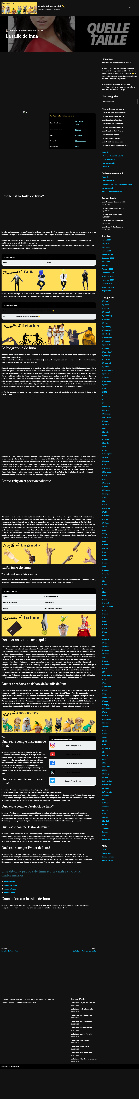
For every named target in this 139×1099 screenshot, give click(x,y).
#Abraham (106, 407)
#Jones (105, 585)
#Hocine (105, 563)
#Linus (104, 625)
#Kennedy (106, 603)
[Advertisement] (49, 66)
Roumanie (78, 135)
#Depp (104, 497)
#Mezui (104, 643)
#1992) (104, 392)
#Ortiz (104, 668)
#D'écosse (106, 490)
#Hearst (105, 552)
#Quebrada (106, 686)
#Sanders (105, 726)
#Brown (105, 457)
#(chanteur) (106, 327)
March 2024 (106, 251)
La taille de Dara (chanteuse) (112, 142)
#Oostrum (106, 665)
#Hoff (104, 566)
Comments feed (108, 857)
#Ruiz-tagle (106, 708)
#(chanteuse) (107, 330)
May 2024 (105, 243)
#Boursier (105, 443)
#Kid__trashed (107, 606)
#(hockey (105, 348)
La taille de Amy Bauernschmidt (113, 113)
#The (104, 763)
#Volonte (105, 788)
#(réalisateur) (107, 381)
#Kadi (104, 596)
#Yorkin (105, 810)
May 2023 (105, 265)
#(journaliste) (107, 352)
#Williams (105, 806)
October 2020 (107, 283)
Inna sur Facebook (10, 885)
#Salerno (105, 723)
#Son (104, 745)
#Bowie (104, 446)
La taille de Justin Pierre (111, 138)
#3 (103, 399)
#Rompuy (105, 705)
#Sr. (103, 752)
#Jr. (103, 588)
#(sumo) (105, 385)
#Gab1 (104, 530)
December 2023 (108, 258)
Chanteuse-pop (80, 141)
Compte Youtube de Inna (73, 754)
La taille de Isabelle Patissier (112, 131)
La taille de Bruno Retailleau (112, 120)
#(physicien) (106, 374)
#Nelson (105, 661)
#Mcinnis (105, 639)
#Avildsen (105, 425)
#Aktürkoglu (106, 417)
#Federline (106, 508)
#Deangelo (106, 494)
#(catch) (105, 323)
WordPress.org (107, 860)
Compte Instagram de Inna (73, 746)
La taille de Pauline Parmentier (113, 116)
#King (104, 610)
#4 (103, 403)
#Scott (104, 730)
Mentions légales (109, 163)
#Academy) (106, 414)
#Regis (104, 694)
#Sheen (105, 734)
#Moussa (105, 654)
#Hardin (105, 545)
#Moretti (105, 646)
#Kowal (105, 614)
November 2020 (108, 280)
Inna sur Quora (9, 893)
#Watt (104, 799)
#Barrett (105, 432)
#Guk (104, 541)
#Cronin (105, 487)
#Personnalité (107, 676)
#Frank (104, 526)
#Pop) (104, 683)
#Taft (104, 759)
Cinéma (105, 832)
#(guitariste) (106, 345)
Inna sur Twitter (9, 882)
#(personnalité (107, 370)
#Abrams (105, 410)
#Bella (104, 436)
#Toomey (105, 774)
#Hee (104, 556)
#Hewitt (105, 559)
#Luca (104, 628)
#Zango (105, 817)
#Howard (105, 570)
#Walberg (105, 795)
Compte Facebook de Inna (73, 763)
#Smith (104, 741)
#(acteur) (105, 301)
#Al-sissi (105, 421)
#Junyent (105, 592)
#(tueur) (105, 388)
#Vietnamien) (107, 781)
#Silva (104, 737)
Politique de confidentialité (113, 156)
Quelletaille (15, 1066)
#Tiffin (104, 770)
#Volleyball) (106, 785)
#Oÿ (103, 672)
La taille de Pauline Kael (110, 135)
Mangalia (78, 130)
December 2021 (108, 273)
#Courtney (106, 483)
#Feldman (106, 516)
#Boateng (105, 439)
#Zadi (104, 814)
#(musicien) (106, 363)
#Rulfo (104, 712)
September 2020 (108, 287)
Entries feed (106, 853)
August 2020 (106, 291)
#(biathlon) (106, 319)
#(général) (106, 341)
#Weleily (105, 803)
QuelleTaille (13, 30)
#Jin (103, 581)
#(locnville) (106, 359)
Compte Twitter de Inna (73, 781)
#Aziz (104, 428)
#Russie (105, 716)
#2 (103, 396)
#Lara (104, 617)
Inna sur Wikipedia (10, 889)
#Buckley (105, 461)
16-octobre (79, 122)
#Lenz (104, 621)
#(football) (106, 334)
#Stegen (105, 756)
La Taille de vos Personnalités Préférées (117, 184)
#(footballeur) (107, 337)
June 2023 (106, 262)
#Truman (105, 777)
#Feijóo (105, 512)
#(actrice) (105, 308)
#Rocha (105, 701)
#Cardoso (105, 468)
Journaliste (106, 839)
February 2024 (107, 254)
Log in (104, 850)
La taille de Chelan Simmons (112, 127)
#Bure (104, 465)
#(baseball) (106, 312)
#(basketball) (107, 316)
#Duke (104, 505)
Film (103, 836)
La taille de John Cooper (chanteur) (115, 145)
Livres (77, 146)
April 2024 (105, 247)
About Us (105, 152)
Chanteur (105, 828)
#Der (104, 501)
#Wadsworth (107, 792)
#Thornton (106, 766)
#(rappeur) (106, 377)
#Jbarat (105, 577)
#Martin (105, 632)
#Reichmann (106, 697)
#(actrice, (105, 305)
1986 (77, 124)
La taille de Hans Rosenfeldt (112, 124)
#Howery (105, 574)
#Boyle (104, 450)
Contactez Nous (109, 159)
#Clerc (104, 476)
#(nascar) (105, 366)
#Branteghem (107, 454)
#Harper (105, 548)
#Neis (104, 657)
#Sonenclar (106, 748)
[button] (136, 7)
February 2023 (107, 269)
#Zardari (105, 821)
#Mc (103, 636)
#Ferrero (105, 519)
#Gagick (105, 537)
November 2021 (108, 276)
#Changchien (107, 472)
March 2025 (106, 240)
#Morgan (105, 650)
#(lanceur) (106, 356)
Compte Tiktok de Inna (72, 772)
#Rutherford (106, 719)
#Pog (104, 679)
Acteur (104, 825)
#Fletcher (105, 523)
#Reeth (104, 690)
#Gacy (104, 534)
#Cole (104, 479)
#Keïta (104, 599)
